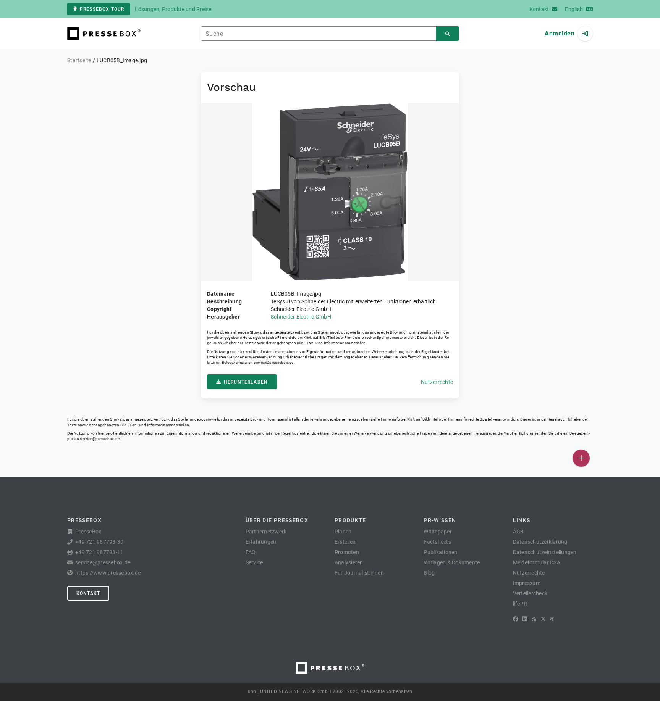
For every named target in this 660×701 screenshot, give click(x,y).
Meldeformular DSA (536, 562)
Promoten (347, 552)
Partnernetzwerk (266, 532)
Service (254, 562)
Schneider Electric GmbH (301, 317)
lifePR (520, 604)
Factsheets (437, 542)
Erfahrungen (261, 542)
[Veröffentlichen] (581, 458)
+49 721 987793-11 (99, 552)
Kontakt (88, 593)
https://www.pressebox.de (108, 573)
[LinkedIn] (524, 619)
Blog (429, 573)
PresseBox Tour (102, 9)
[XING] (552, 619)
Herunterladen (246, 382)
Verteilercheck (530, 593)
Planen (343, 532)
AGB (518, 532)
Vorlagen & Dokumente (452, 562)
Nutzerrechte (437, 382)
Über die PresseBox (277, 520)
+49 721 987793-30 (99, 542)
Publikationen (440, 552)
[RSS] (534, 619)
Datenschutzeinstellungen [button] (545, 552)
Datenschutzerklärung (540, 542)
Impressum (526, 583)
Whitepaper (438, 532)
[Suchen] (447, 33)
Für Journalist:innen (359, 573)
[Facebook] (515, 619)
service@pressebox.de (273, 362)
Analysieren (349, 562)
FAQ (251, 552)
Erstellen (345, 542)
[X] (543, 619)
